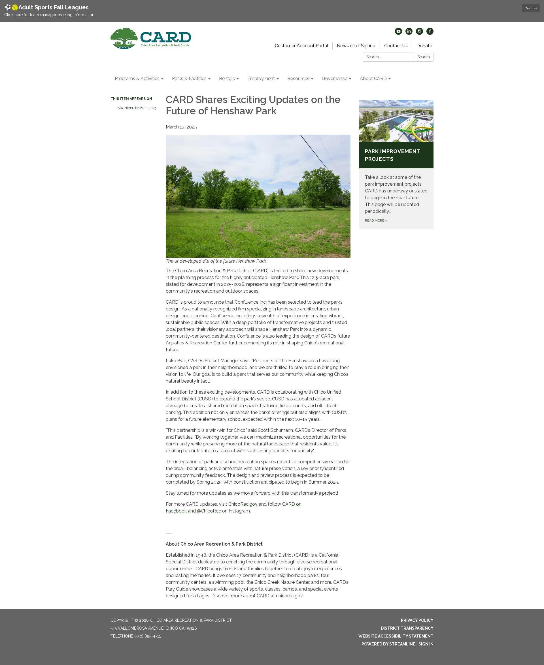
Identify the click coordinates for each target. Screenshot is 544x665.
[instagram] (419, 33)
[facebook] (430, 33)
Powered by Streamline (388, 644)
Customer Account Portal (301, 45)
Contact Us (396, 45)
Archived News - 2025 (137, 108)
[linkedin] (409, 33)
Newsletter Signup (356, 45)
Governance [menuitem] (334, 78)
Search (423, 57)
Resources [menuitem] (298, 78)
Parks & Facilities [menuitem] (189, 78)
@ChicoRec (209, 511)
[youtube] (398, 33)
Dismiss (531, 8)
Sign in (426, 644)
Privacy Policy (417, 620)
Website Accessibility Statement (396, 636)
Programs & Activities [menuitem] (137, 78)
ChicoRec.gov (243, 504)
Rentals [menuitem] (227, 78)
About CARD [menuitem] (373, 78)
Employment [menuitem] (261, 78)
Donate (424, 45)
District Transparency (407, 628)
